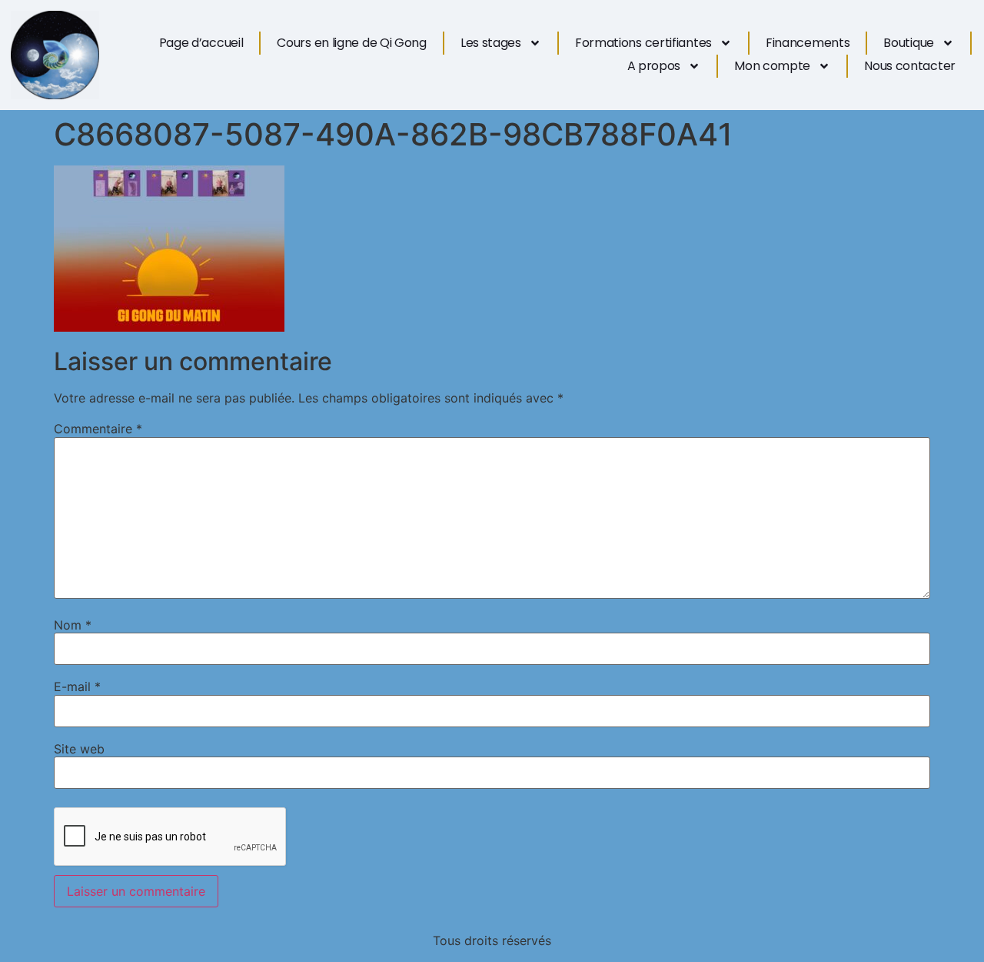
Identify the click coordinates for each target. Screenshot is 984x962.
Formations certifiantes (643, 43)
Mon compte (772, 66)
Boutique (908, 43)
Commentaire (98, 429)
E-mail (77, 686)
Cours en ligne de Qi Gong (352, 43)
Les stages (490, 43)
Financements (807, 43)
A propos (654, 66)
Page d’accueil (201, 43)
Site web (79, 749)
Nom (72, 625)
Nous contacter (910, 66)
